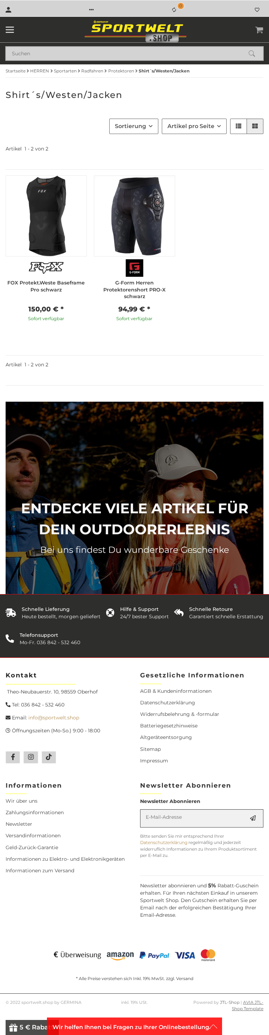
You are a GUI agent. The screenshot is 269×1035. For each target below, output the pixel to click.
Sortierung (130, 126)
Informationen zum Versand (40, 870)
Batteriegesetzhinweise (169, 726)
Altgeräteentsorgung (166, 737)
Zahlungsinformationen (35, 812)
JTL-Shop (230, 1002)
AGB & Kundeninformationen (176, 691)
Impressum (154, 761)
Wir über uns (21, 801)
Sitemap (150, 749)
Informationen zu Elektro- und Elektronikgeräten (65, 859)
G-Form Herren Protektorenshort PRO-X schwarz (134, 290)
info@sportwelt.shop (53, 717)
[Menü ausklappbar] (10, 30)
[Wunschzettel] (257, 9)
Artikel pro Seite (190, 126)
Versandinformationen (33, 835)
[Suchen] (255, 53)
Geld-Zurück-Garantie (32, 847)
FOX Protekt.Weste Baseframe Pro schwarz (46, 286)
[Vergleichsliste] (174, 9)
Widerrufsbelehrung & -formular (179, 714)
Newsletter (19, 824)
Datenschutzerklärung (167, 702)
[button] (91, 9)
